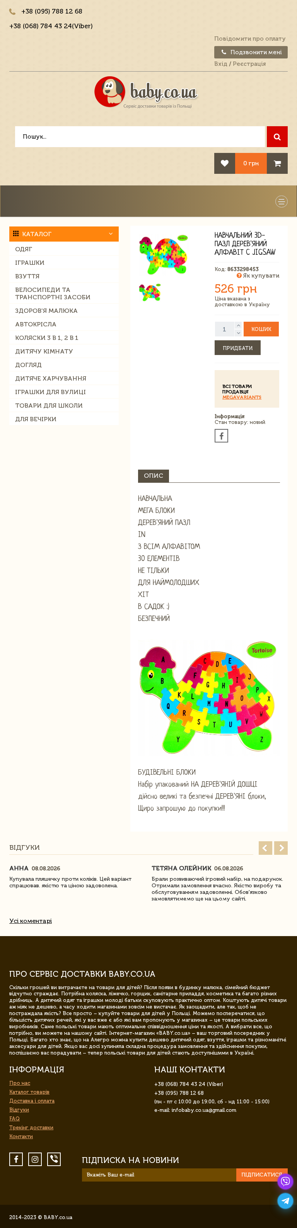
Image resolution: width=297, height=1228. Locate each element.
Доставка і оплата (32, 1101)
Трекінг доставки (31, 1127)
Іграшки (29, 262)
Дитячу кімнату (44, 351)
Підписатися (261, 1174)
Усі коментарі (30, 920)
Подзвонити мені (255, 52)
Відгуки (19, 1110)
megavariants (241, 397)
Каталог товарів (29, 1092)
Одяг (23, 249)
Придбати (238, 348)
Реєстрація (249, 63)
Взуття (27, 276)
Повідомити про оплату (250, 38)
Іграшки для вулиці (50, 392)
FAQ (14, 1119)
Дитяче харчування (50, 378)
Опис (153, 475)
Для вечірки (35, 419)
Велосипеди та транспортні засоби (52, 293)
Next (281, 848)
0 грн (251, 163)
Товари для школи (49, 405)
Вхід (220, 63)
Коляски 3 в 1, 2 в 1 (47, 337)
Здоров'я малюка (46, 310)
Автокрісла (35, 324)
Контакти (21, 1136)
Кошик (261, 329)
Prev (265, 848)
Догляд (28, 365)
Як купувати (260, 275)
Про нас (19, 1083)
